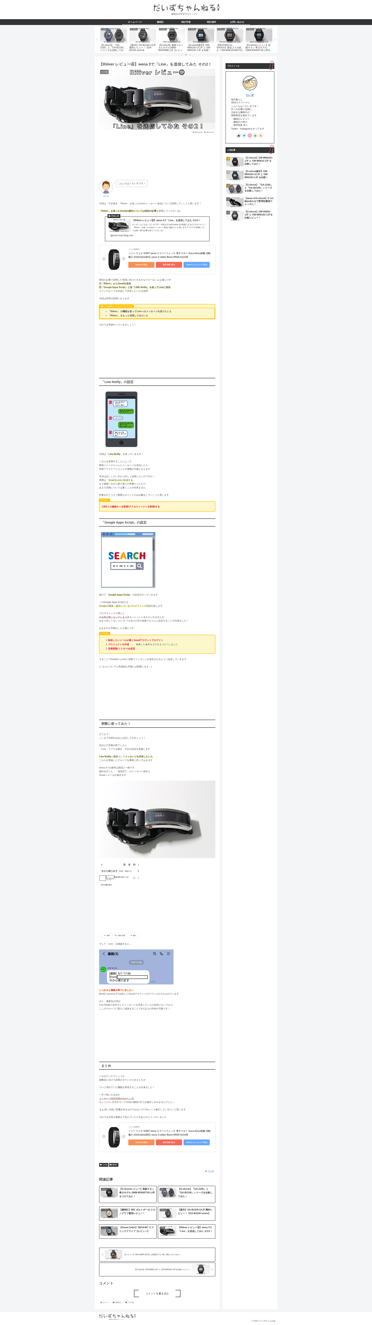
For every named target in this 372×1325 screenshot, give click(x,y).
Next (275, 39)
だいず (250, 95)
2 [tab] (186, 54)
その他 (105, 1165)
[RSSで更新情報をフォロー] (261, 135)
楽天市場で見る (169, 265)
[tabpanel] (114, 39)
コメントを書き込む (157, 1293)
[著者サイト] (238, 135)
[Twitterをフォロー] (244, 135)
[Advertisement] (157, 155)
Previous (96, 39)
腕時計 (115, 1165)
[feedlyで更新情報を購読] (255, 135)
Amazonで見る (141, 265)
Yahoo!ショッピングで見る (196, 265)
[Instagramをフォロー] (249, 135)
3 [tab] (190, 54)
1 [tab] (181, 54)
